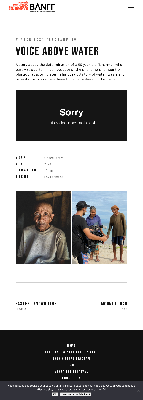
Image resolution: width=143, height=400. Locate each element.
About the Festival (71, 372)
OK (55, 394)
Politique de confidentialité (76, 394)
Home (71, 346)
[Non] (138, 390)
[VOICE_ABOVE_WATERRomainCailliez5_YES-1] (100, 227)
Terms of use (71, 378)
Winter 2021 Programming (46, 39)
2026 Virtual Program (71, 359)
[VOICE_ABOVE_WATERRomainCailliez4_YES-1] (43, 227)
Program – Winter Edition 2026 (71, 352)
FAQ (71, 365)
